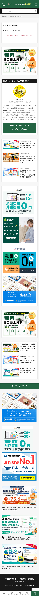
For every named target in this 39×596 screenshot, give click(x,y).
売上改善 (27, 594)
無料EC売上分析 (11, 594)
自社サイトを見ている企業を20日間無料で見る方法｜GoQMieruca (27, 145)
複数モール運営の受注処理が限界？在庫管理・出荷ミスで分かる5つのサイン (27, 159)
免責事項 (23, 579)
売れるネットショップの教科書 (25, 585)
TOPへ (35, 594)
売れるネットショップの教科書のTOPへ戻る (19, 35)
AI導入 (4, 594)
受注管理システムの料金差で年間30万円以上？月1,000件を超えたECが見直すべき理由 (27, 347)
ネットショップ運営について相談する (22, 119)
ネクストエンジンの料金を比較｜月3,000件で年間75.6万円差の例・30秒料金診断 (19, 509)
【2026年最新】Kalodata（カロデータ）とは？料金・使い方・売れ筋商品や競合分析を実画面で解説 (19, 538)
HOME (5, 16)
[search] (35, 11)
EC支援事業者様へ (11, 579)
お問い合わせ (19, 581)
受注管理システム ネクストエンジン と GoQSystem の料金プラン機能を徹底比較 (27, 174)
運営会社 (31, 579)
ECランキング (19, 594)
